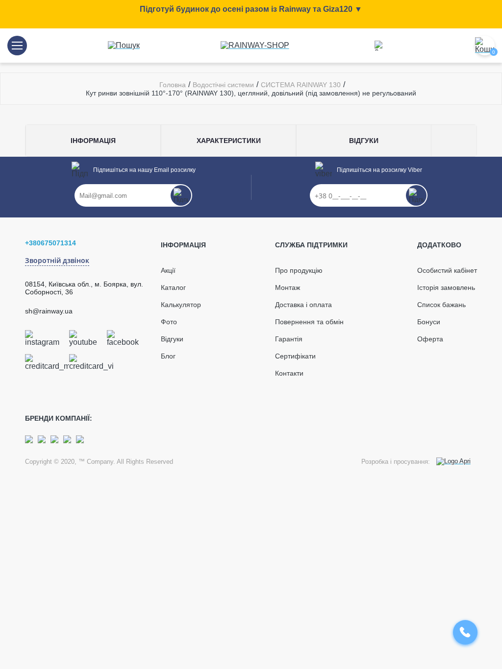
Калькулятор (181, 305)
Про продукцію (299, 270)
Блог (168, 356)
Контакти (289, 373)
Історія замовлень (446, 287)
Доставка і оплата (303, 305)
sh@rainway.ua (49, 311)
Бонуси (428, 322)
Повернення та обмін (309, 322)
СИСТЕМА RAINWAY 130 (301, 85)
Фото (169, 322)
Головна (172, 85)
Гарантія (288, 339)
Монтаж (287, 287)
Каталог (173, 287)
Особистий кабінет (447, 270)
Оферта (430, 339)
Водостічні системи (223, 85)
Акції (168, 270)
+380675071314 (50, 243)
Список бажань (441, 305)
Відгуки (172, 339)
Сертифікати (295, 356)
